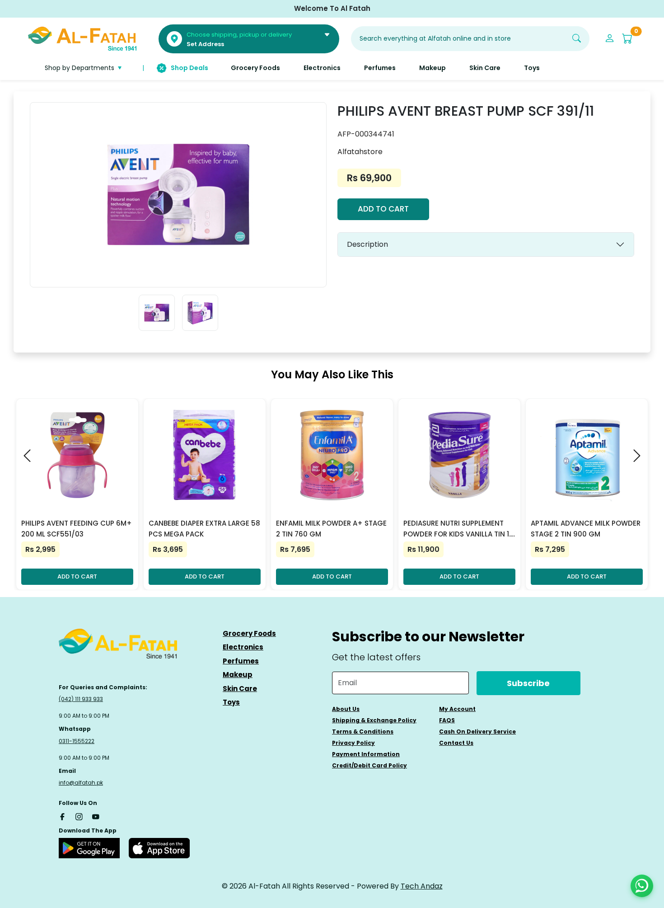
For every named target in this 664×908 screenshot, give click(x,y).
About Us (346, 709)
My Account (457, 709)
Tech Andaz (422, 886)
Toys (231, 702)
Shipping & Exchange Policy (374, 720)
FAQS (447, 720)
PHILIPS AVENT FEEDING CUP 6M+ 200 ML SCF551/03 (76, 528)
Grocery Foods (249, 633)
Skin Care (240, 688)
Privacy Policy (353, 743)
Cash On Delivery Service (477, 731)
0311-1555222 (76, 741)
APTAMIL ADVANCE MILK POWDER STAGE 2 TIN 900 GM (586, 528)
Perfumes (241, 661)
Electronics (243, 647)
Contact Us (456, 743)
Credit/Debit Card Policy (369, 765)
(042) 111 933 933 (81, 699)
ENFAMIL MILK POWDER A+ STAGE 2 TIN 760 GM (331, 528)
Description (367, 244)
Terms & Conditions (362, 731)
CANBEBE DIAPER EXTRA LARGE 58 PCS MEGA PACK (204, 528)
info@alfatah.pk (81, 782)
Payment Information (366, 754)
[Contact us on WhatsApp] (642, 886)
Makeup (238, 674)
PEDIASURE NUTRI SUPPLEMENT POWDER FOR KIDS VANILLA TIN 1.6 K (459, 529)
